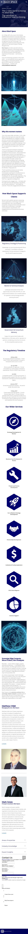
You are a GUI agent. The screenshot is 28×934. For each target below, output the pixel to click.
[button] (1, 2)
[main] (14, 13)
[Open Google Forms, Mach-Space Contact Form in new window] (24, 857)
